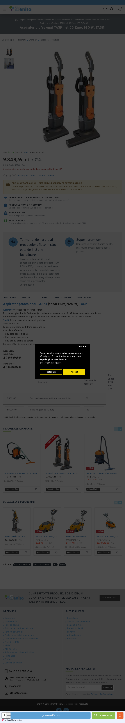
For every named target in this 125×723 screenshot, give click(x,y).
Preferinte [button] (51, 372)
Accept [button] (74, 372)
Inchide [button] (82, 346)
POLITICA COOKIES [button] (50, 363)
